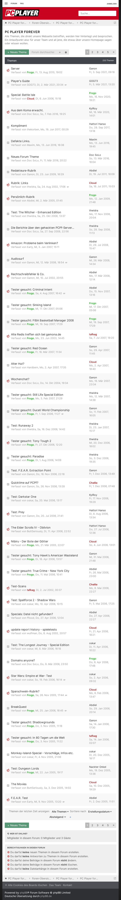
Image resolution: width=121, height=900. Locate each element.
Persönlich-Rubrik (23, 196)
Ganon (93, 68)
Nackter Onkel (97, 766)
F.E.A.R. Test (19, 798)
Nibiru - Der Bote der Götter (29, 541)
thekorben (33, 129)
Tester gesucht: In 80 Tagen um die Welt (38, 737)
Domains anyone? (23, 660)
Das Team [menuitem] (55, 885)
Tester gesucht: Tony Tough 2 (31, 441)
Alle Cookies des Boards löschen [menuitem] (27, 885)
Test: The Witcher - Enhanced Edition (36, 212)
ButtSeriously (35, 531)
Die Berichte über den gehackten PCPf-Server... (42, 227)
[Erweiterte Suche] (66, 52)
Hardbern (32, 367)
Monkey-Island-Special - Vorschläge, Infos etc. (42, 753)
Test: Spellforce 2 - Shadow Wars (33, 600)
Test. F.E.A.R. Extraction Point (31, 470)
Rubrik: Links (19, 183)
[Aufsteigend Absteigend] (57, 817)
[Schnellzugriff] (5, 3)
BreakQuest (19, 706)
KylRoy (93, 108)
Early (30, 247)
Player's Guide (20, 81)
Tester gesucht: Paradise (27, 456)
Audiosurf (17, 258)
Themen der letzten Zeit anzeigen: (29, 811)
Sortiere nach (78, 811)
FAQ (22, 3)
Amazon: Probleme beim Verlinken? (34, 243)
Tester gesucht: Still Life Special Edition (37, 394)
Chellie (93, 482)
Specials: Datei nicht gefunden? (32, 614)
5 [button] (108, 52)
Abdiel (93, 170)
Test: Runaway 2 (22, 425)
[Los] (70, 817)
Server (15, 68)
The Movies (18, 784)
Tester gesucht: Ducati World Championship (40, 410)
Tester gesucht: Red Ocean (29, 348)
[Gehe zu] (115, 23)
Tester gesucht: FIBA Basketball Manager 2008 (42, 320)
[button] (113, 52)
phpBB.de (46, 896)
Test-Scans (18, 586)
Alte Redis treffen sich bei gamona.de (36, 334)
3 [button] (97, 52)
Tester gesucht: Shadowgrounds (33, 722)
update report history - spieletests (34, 629)
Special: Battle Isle (23, 94)
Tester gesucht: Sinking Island (31, 305)
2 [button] (92, 52)
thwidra (31, 186)
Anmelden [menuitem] (112, 4)
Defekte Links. (20, 141)
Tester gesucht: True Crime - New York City (40, 570)
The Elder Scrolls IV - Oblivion (31, 527)
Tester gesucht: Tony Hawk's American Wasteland (44, 555)
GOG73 (31, 84)
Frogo (30, 72)
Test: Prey (17, 512)
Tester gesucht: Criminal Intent (31, 289)
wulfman (32, 633)
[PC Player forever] (22, 13)
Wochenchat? (20, 379)
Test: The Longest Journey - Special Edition (40, 645)
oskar (30, 500)
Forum (14, 3)
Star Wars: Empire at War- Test (31, 675)
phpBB (24, 892)
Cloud (30, 98)
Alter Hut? (17, 363)
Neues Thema (17, 52)
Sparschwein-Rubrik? (25, 691)
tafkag (93, 334)
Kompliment (19, 125)
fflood (30, 617)
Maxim (31, 145)
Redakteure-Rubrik (23, 170)
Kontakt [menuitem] (67, 885)
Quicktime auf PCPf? (24, 482)
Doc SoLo (33, 114)
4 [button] (103, 52)
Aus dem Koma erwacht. (27, 110)
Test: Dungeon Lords (25, 768)
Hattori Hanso (97, 123)
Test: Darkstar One (23, 496)
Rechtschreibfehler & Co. (27, 274)
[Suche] (60, 52)
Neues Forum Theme (25, 156)
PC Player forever (22, 32)
